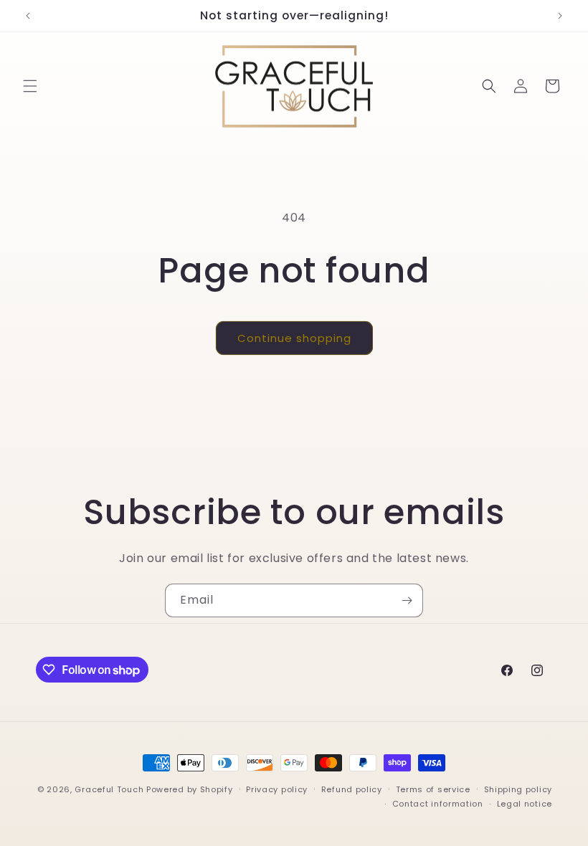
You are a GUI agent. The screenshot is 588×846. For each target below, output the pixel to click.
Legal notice (524, 803)
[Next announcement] (560, 16)
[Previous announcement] (28, 16)
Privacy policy (277, 789)
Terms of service (433, 789)
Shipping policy (518, 789)
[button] (30, 86)
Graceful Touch (109, 789)
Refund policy (351, 789)
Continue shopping (294, 338)
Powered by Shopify (189, 789)
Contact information (437, 803)
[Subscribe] (406, 600)
